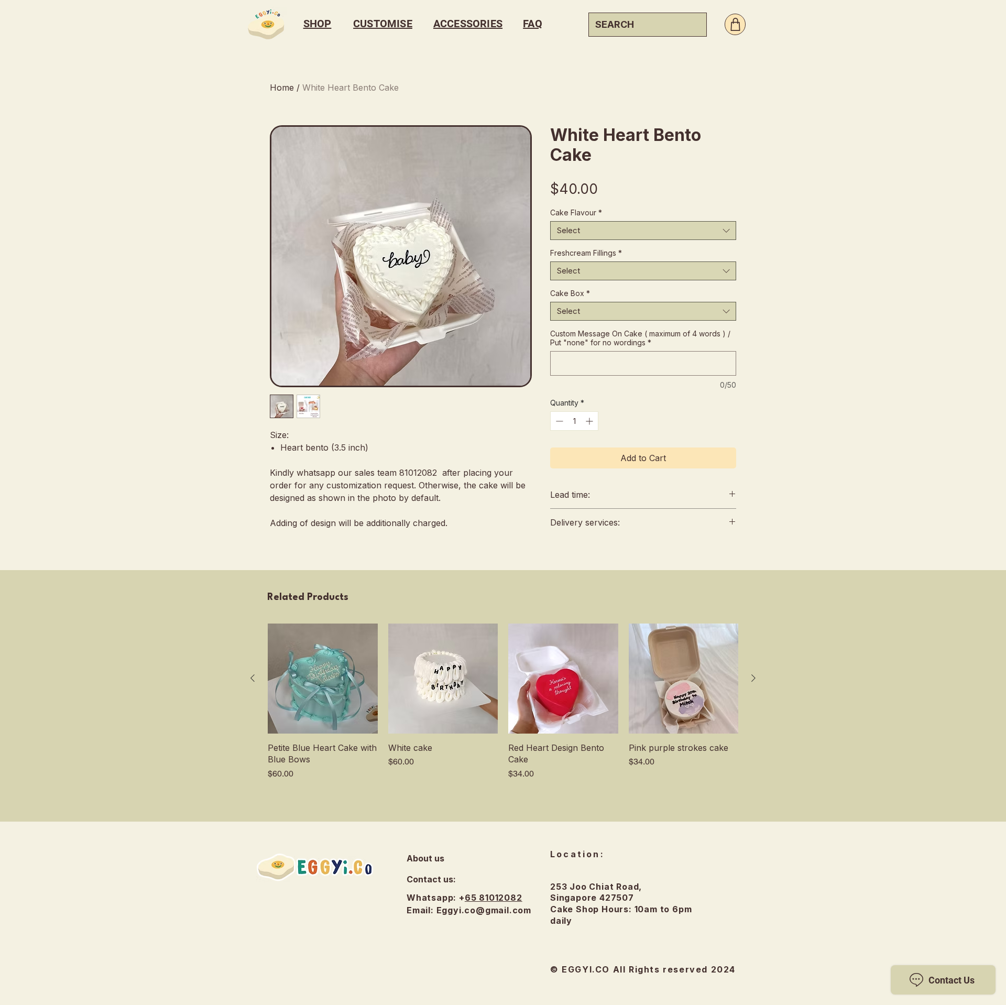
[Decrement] (558, 421)
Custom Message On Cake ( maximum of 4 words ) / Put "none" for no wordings (640, 338)
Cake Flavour (576, 212)
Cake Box (570, 293)
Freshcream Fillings (586, 252)
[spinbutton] (574, 421)
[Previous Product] (252, 678)
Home (282, 87)
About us (425, 858)
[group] (503, 701)
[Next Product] (753, 678)
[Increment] (590, 421)
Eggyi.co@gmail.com (483, 910)
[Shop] (735, 24)
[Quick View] (323, 679)
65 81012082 (493, 897)
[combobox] (643, 230)
